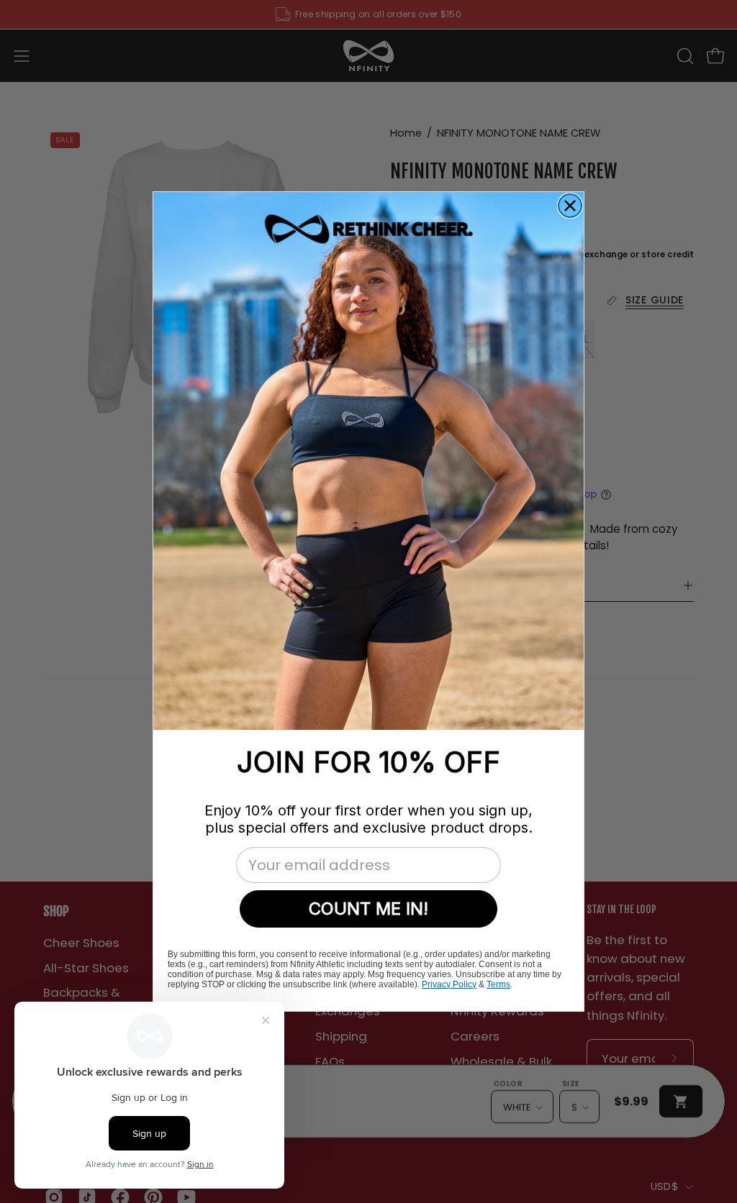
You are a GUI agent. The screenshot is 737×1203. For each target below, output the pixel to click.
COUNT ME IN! (368, 908)
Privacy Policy (449, 984)
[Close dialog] (570, 205)
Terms (498, 984)
